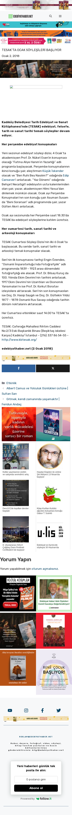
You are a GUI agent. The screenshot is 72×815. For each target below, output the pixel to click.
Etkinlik (11, 383)
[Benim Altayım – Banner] (18, 684)
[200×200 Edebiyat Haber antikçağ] (18, 647)
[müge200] (18, 610)
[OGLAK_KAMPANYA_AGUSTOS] (54, 647)
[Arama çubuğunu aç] (50, 16)
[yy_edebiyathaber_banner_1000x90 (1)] (36, 360)
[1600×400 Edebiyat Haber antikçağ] (36, 77)
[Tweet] (53, 368)
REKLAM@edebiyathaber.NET (36, 737)
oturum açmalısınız (45, 568)
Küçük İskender (53, 171)
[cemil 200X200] (54, 610)
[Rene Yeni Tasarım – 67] (54, 694)
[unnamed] (19, 440)
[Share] (18, 368)
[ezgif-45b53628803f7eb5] (36, 27)
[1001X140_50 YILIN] (36, 9)
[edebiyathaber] (36, 35)
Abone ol (36, 788)
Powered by (28, 798)
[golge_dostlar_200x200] (53, 440)
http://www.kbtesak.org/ (19, 339)
